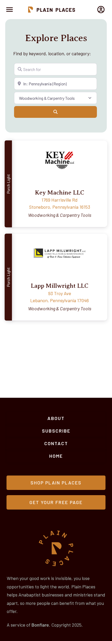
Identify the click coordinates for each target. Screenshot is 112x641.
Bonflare (40, 625)
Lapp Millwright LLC (59, 285)
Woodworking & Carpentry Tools (59, 215)
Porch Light (8, 184)
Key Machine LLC (59, 192)
